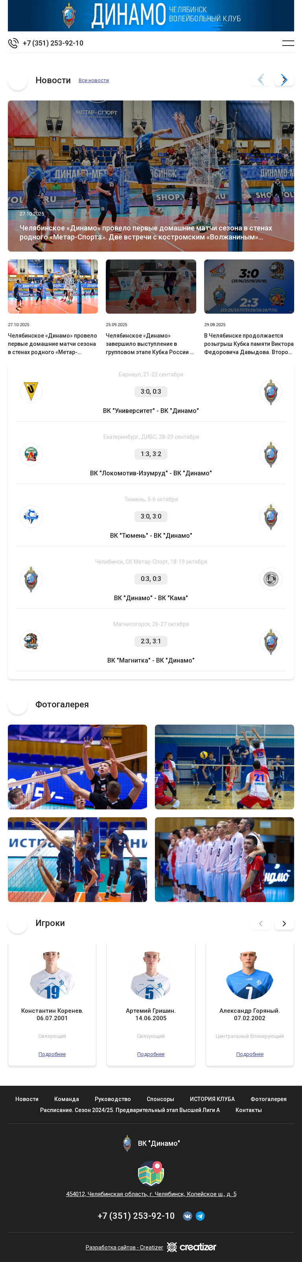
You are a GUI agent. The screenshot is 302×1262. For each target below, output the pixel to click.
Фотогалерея (268, 1099)
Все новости (94, 80)
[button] (284, 80)
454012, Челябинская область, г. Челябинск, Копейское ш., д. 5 (151, 1194)
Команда (66, 1099)
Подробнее (52, 1054)
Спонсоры (160, 1099)
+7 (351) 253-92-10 (136, 1216)
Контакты (249, 1110)
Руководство (113, 1099)
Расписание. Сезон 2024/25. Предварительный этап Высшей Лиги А (130, 1110)
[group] (151, 176)
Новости (27, 1099)
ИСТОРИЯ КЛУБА (212, 1099)
